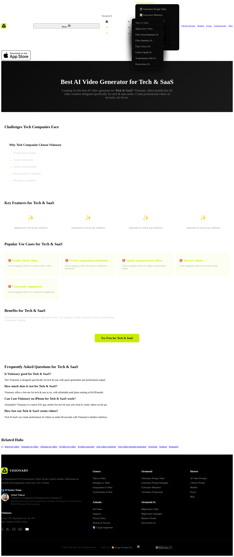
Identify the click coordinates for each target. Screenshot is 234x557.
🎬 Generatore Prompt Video (153, 9)
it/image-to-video (29, 446)
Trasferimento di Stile (102, 492)
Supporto (97, 513)
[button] (117, 21)
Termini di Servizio (101, 523)
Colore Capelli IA (143, 52)
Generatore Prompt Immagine (154, 483)
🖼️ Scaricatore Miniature (151, 15)
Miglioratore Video (144, 28)
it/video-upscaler (86, 446)
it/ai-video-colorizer (106, 446)
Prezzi (209, 26)
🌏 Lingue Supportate (103, 527)
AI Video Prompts (198, 478)
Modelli (200, 26)
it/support (173, 446)
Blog (231, 26)
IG (7, 529)
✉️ (27, 529)
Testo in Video (142, 23)
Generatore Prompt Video (152, 478)
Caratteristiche (220, 26)
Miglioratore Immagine (151, 513)
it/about (163, 446)
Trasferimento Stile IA (145, 58)
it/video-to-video (67, 446)
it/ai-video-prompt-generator (132, 446)
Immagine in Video (101, 483)
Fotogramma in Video (102, 487)
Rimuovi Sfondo (148, 518)
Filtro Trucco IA (142, 46)
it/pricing (152, 446)
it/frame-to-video (48, 446)
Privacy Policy (99, 518)
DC (20, 529)
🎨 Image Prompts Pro (122, 547)
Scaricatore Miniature (151, 487)
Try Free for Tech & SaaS (117, 338)
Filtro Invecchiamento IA (146, 34)
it (2, 446)
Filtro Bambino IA (143, 40)
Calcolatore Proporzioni (152, 492)
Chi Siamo (97, 509)
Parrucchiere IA (142, 64)
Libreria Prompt (188, 26)
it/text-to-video (12, 446)
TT (14, 529)
